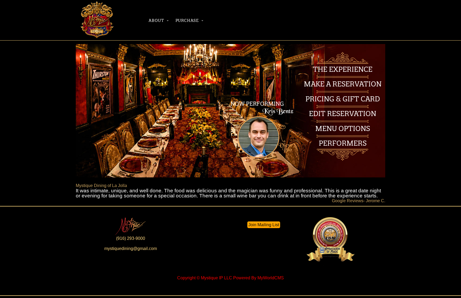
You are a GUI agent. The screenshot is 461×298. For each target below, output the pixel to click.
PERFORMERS (343, 143)
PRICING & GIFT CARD (342, 98)
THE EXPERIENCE (342, 69)
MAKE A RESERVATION (342, 84)
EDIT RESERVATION (342, 113)
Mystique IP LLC (216, 278)
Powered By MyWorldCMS (258, 278)
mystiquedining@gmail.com (130, 248)
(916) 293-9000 (130, 238)
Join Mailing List (263, 224)
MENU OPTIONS (342, 128)
